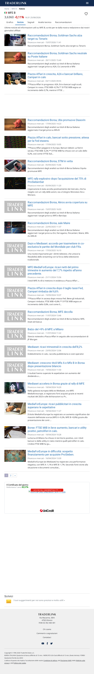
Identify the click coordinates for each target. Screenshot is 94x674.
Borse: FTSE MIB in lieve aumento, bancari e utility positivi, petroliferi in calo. (57, 429)
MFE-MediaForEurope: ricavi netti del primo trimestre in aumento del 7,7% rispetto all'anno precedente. (55, 270)
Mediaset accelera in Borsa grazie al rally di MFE (56, 383)
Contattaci (47, 637)
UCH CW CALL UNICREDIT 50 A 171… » (47, 490)
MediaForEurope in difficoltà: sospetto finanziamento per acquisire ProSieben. (51, 453)
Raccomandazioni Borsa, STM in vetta (50, 161)
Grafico (9, 22)
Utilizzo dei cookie (20, 663)
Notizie (20, 22)
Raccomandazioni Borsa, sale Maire (49, 223)
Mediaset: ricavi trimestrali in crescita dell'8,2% (55, 346)
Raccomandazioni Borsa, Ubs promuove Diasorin (56, 120)
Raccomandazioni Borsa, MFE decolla (50, 311)
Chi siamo (47, 629)
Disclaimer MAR (65, 660)
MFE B (14, 9)
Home (6, 9)
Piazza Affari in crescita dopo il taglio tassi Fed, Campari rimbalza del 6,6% (55, 290)
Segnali (31, 22)
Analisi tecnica (44, 22)
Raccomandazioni (63, 22)
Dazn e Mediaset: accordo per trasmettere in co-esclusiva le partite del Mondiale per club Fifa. (56, 245)
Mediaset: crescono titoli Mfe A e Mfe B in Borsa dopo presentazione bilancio (56, 364)
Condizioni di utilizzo (50, 660)
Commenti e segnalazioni (47, 633)
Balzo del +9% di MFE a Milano (46, 329)
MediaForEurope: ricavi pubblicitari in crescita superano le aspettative (54, 405)
